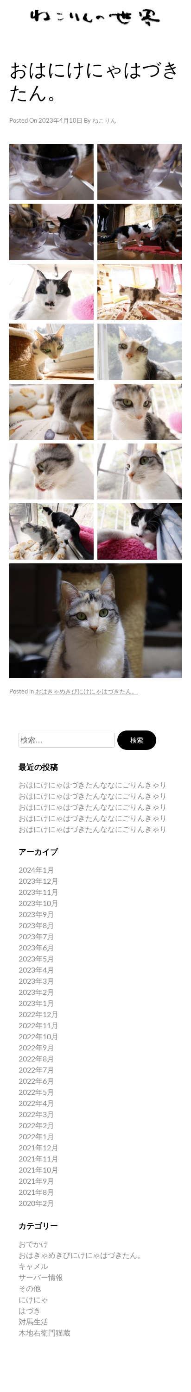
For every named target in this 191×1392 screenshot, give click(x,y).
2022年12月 (38, 1014)
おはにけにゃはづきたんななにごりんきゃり (93, 785)
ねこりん (104, 121)
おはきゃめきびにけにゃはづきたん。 (86, 692)
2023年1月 (36, 1003)
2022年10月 (38, 1037)
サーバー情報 (41, 1277)
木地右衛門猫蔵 (44, 1333)
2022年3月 (36, 1114)
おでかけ (33, 1244)
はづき (30, 1311)
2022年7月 (36, 1070)
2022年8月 (36, 1059)
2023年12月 (38, 881)
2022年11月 (38, 1026)
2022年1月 (36, 1137)
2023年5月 (36, 959)
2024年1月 (36, 870)
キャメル (33, 1266)
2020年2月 (36, 1203)
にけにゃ (33, 1300)
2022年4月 (36, 1103)
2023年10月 (38, 903)
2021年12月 (38, 1148)
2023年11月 (38, 892)
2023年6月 (36, 948)
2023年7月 (36, 937)
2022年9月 (36, 1048)
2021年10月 (38, 1170)
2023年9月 (36, 914)
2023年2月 (36, 992)
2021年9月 (36, 1181)
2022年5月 (36, 1092)
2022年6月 (36, 1081)
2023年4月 (36, 970)
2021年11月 (38, 1159)
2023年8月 (36, 926)
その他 (30, 1288)
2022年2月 (36, 1126)
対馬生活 (33, 1322)
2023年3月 (36, 981)
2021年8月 (36, 1192)
